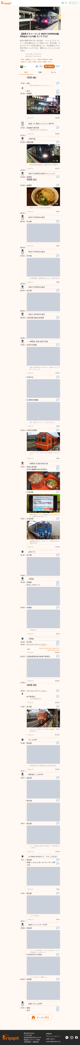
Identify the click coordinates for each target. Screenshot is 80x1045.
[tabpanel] (40, 544)
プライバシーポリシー (53, 1036)
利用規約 (49, 1034)
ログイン (75, 3)
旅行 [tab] (26, 72)
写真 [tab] (40, 72)
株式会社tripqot (29, 1033)
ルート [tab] (53, 72)
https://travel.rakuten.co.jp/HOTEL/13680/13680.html (49, 649)
